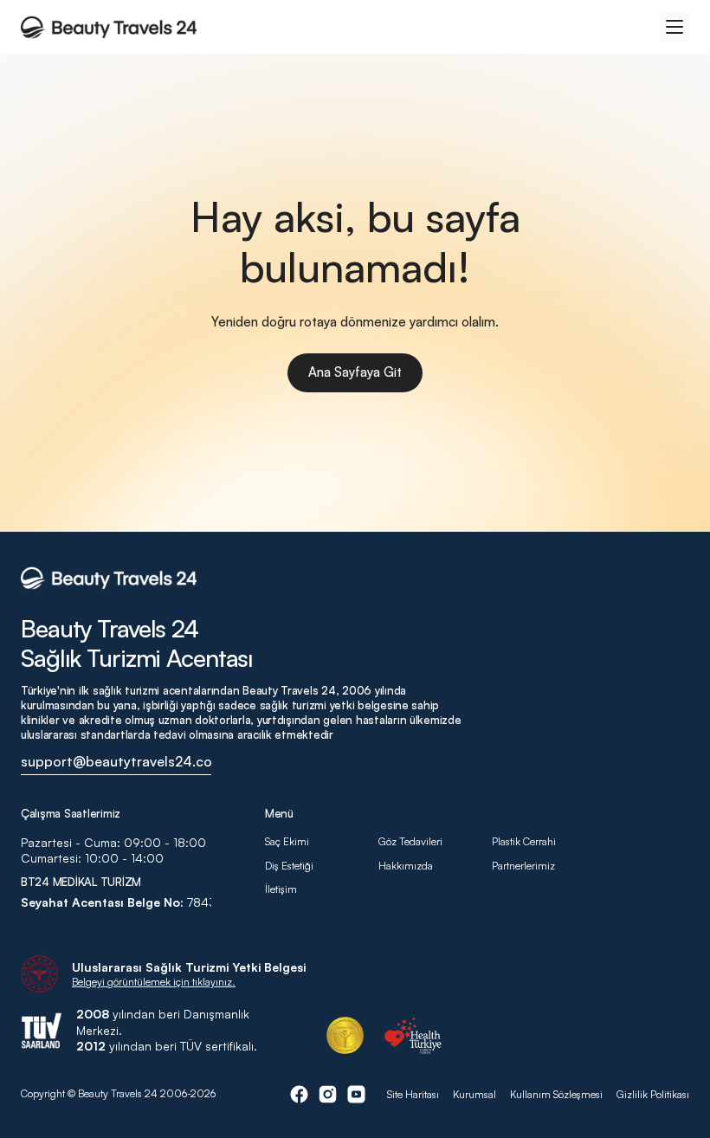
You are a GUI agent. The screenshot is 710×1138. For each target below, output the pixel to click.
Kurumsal (474, 1094)
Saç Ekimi (287, 841)
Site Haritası (413, 1094)
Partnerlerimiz (523, 865)
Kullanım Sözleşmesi (556, 1094)
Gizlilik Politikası (652, 1094)
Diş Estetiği (289, 865)
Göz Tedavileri (410, 841)
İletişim (281, 889)
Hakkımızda (407, 865)
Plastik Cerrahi (524, 841)
